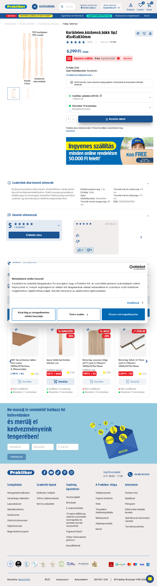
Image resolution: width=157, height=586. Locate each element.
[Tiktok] (58, 472)
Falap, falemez (70, 24)
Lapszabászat (14, 504)
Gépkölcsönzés (14, 526)
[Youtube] (51, 472)
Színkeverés (13, 515)
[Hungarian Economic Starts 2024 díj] (10, 564)
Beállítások (133, 302)
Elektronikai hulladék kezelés (135, 511)
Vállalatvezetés (103, 493)
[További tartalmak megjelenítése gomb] (56, 93)
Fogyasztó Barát (74, 531)
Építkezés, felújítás (46, 493)
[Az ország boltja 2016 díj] (43, 564)
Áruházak (71, 502)
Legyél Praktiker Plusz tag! (99, 16)
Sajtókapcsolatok (104, 523)
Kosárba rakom (117, 119)
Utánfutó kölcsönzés (17, 520)
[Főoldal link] (16, 7)
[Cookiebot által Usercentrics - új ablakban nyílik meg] (131, 267)
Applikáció (130, 498)
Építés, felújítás (27, 24)
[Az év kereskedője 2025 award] (94, 564)
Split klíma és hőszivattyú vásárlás (137, 519)
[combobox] (66, 7)
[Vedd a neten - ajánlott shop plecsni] (71, 564)
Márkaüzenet (102, 518)
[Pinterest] (64, 472)
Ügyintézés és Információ (72, 16)
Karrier (147, 16)
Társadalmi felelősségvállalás (104, 511)
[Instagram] (71, 472)
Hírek (98, 504)
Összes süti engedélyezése (123, 314)
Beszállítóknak (73, 545)
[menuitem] (131, 7)
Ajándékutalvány (15, 509)
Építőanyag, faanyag (49, 24)
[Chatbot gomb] (150, 579)
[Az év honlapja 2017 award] (52, 564)
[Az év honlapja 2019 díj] (34, 564)
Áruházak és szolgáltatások (127, 16)
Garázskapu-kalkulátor (18, 498)
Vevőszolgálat (73, 497)
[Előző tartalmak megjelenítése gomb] (7, 93)
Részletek (70, 131)
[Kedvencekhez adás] (144, 33)
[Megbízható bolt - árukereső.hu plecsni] (61, 564)
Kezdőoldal (10, 24)
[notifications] (150, 33)
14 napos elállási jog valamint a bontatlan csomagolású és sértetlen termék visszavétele (76, 519)
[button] (100, 97)
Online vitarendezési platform (76, 538)
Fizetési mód (131, 493)
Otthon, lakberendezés (48, 498)
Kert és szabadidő (45, 504)
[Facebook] (44, 472)
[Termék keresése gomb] (62, 7)
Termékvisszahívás (134, 526)
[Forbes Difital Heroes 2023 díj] (18, 564)
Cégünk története (104, 498)
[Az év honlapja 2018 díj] (26, 564)
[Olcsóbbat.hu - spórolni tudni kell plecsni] (83, 564)
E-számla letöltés (74, 508)
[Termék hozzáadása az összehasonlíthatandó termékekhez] (138, 33)
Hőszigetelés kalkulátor (18, 493)
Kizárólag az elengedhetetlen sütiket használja (33, 314)
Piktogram (130, 504)
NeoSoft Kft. (24, 579)
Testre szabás (76, 314)
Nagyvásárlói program (18, 531)
